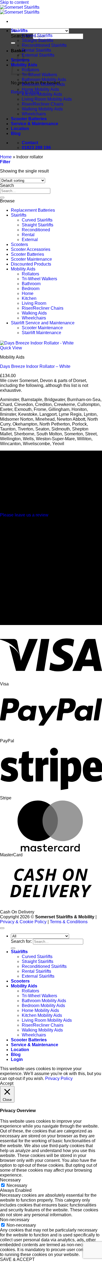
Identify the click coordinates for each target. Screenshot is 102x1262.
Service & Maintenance (34, 123)
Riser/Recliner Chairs (42, 104)
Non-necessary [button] (14, 1219)
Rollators (30, 69)
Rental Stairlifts (36, 50)
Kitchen (29, 298)
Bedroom (30, 288)
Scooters (19, 244)
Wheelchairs (34, 114)
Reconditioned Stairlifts (44, 45)
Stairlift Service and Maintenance (43, 323)
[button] (5, 161)
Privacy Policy (59, 1078)
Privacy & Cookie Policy (23, 921)
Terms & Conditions (69, 921)
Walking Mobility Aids (42, 109)
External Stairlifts (38, 55)
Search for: (21, 36)
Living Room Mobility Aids (47, 99)
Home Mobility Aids (40, 89)
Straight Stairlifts (37, 40)
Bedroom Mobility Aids (43, 84)
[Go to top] (2, 928)
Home (6, 157)
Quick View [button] (11, 348)
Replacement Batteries (33, 210)
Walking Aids (34, 313)
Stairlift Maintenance (41, 332)
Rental (28, 234)
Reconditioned (36, 229)
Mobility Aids (23, 269)
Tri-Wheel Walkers (39, 74)
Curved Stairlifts (37, 35)
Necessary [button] (10, 1180)
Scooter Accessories (30, 249)
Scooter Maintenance (31, 259)
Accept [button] (6, 1083)
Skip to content (14, 2)
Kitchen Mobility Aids (42, 94)
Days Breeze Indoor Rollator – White (35, 366)
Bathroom (31, 283)
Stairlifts (19, 30)
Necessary (17, 1185)
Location (20, 128)
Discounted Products (31, 264)
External (30, 239)
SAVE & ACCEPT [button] (17, 1259)
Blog (16, 133)
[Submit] (13, 43)
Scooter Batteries (29, 118)
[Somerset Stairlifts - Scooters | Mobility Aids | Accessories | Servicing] (19, 9)
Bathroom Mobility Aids (44, 79)
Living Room (34, 303)
